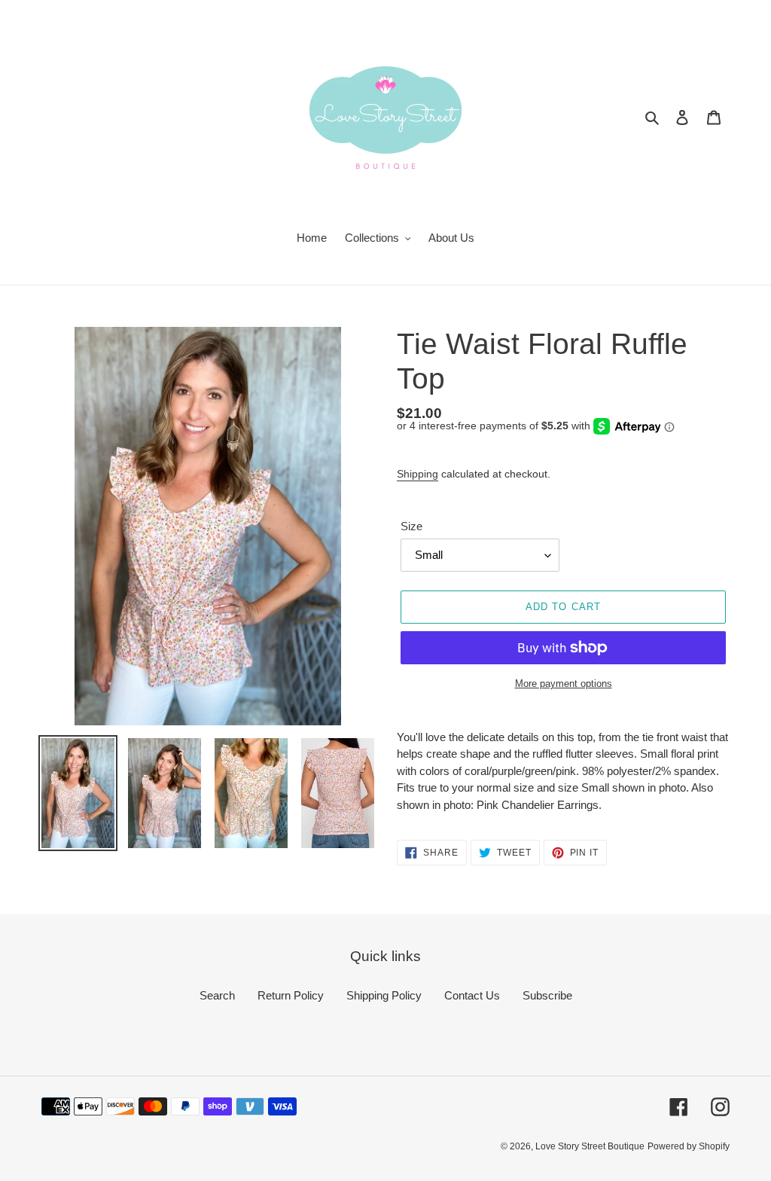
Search (217, 995)
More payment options (563, 683)
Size (411, 526)
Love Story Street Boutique (590, 1146)
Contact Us (472, 995)
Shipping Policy (384, 995)
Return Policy (291, 995)
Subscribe (547, 995)
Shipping (417, 474)
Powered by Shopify (689, 1146)
